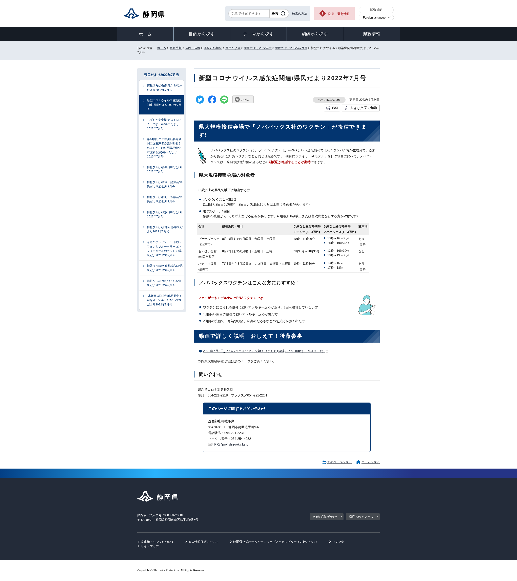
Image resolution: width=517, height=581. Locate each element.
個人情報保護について (203, 541)
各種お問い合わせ (325, 516)
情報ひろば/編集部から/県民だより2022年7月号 (165, 87)
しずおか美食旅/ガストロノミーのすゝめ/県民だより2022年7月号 (164, 124)
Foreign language (374, 17)
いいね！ (246, 99)
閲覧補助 (376, 10)
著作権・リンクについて (157, 541)
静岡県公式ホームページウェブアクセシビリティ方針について (275, 541)
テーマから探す (258, 34)
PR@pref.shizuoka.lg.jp (231, 444)
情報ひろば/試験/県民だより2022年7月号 (165, 214)
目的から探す (202, 34)
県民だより (233, 48)
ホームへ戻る (370, 462)
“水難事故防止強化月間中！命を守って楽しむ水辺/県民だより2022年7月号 (164, 300)
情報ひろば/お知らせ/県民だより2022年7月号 (165, 229)
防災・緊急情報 (339, 14)
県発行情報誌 (213, 48)
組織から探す (315, 34)
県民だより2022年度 (258, 48)
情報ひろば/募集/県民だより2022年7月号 (165, 169)
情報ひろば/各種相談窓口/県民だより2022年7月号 (165, 268)
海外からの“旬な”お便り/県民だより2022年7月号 (164, 283)
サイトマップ (150, 546)
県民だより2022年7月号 (291, 48)
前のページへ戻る (339, 462)
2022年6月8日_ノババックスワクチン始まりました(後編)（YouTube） (264, 351)
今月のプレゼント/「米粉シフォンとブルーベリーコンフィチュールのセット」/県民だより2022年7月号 (164, 248)
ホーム (145, 34)
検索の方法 (299, 13)
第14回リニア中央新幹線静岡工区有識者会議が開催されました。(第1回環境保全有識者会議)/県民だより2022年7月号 (164, 147)
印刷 (335, 107)
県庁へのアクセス (361, 516)
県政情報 (371, 34)
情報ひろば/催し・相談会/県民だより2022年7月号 (165, 199)
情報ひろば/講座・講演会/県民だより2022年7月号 (165, 184)
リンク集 (338, 541)
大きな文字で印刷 (363, 108)
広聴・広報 (192, 48)
